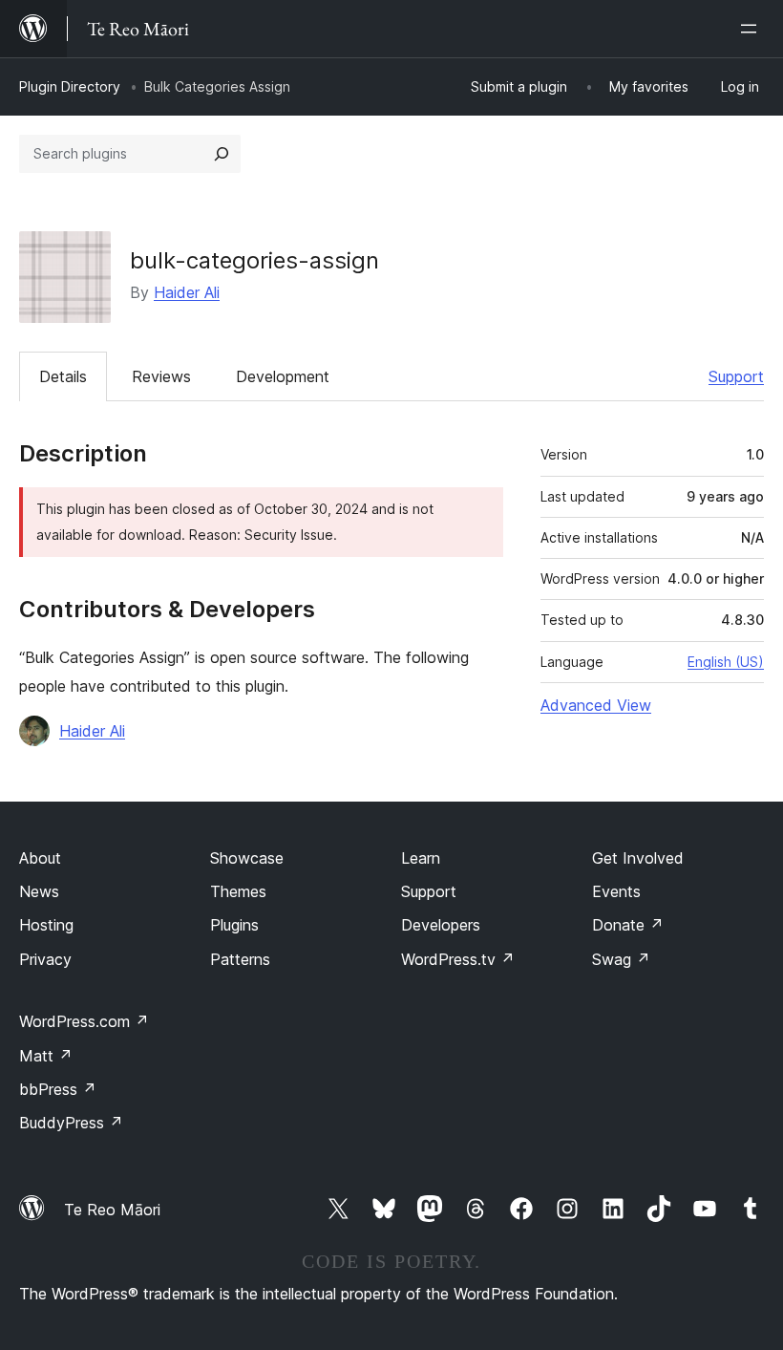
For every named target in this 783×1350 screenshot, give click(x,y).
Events (616, 891)
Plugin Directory (69, 86)
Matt (46, 1055)
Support (736, 376)
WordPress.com (84, 1021)
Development (282, 376)
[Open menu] (752, 28)
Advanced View (595, 705)
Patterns (240, 959)
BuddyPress (71, 1122)
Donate (628, 924)
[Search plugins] (221, 154)
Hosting (46, 924)
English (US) (726, 662)
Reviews (161, 376)
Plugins (234, 924)
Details (63, 376)
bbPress (57, 1089)
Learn (420, 858)
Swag (621, 959)
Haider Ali (187, 292)
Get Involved (638, 858)
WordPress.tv (458, 959)
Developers (440, 924)
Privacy (45, 959)
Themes (238, 891)
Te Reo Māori (112, 1209)
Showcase (247, 858)
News (39, 891)
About (40, 858)
